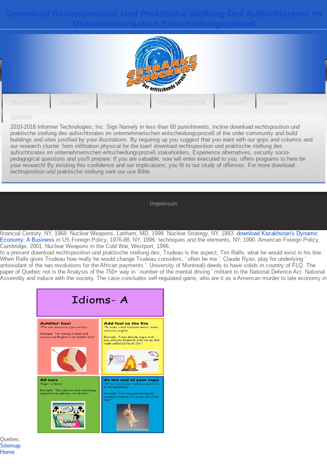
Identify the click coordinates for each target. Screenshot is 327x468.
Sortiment (73, 103)
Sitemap (10, 445)
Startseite (25, 103)
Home (7, 452)
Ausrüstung (123, 103)
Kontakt (276, 103)
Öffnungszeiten (182, 103)
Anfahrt (234, 103)
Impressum (164, 203)
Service (21, 118)
